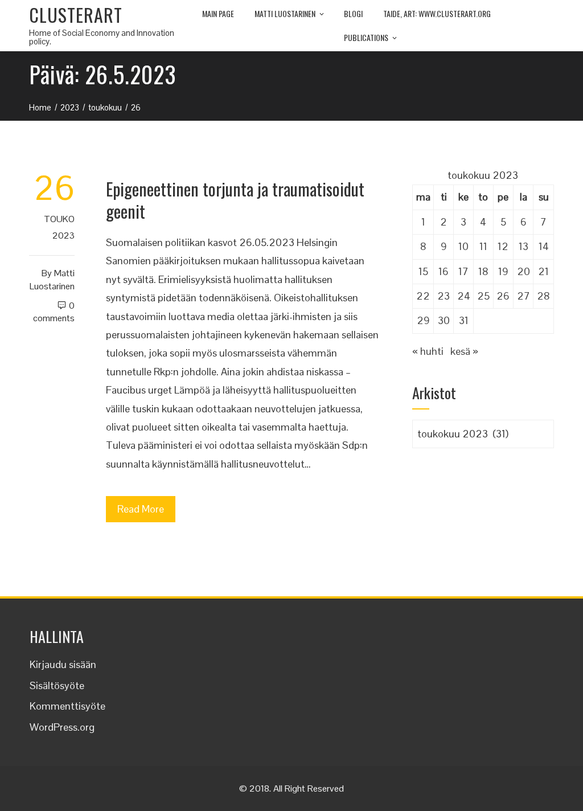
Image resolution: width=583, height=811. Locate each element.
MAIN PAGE (218, 13)
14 (544, 246)
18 (483, 271)
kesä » (464, 351)
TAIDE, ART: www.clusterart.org (437, 13)
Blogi (353, 13)
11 (483, 246)
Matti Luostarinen (284, 13)
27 (523, 295)
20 (523, 271)
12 (503, 246)
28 (543, 295)
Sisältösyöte (57, 685)
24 (463, 295)
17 (463, 271)
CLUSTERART (75, 14)
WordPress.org (62, 727)
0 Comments (54, 312)
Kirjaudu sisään (63, 664)
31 (464, 320)
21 (543, 271)
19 (503, 271)
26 (503, 295)
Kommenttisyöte (67, 705)
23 (443, 295)
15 (423, 271)
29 (423, 320)
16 (443, 271)
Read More (140, 508)
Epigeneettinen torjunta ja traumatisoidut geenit (235, 200)
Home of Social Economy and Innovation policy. (101, 37)
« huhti (428, 351)
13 (523, 246)
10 (463, 246)
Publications (366, 37)
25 (483, 295)
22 (423, 295)
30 (444, 320)
